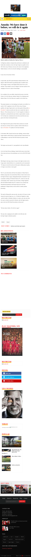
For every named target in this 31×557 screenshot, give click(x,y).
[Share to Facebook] (2, 33)
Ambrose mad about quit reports (18, 226)
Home (3, 498)
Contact (25, 498)
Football (16, 536)
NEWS (3, 222)
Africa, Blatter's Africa (16, 456)
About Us (9, 498)
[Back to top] (27, 553)
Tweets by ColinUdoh (7, 548)
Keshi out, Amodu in (16, 465)
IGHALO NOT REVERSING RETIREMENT (20, 491)
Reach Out (15, 498)
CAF (11, 536)
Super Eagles (11, 542)
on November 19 (6, 127)
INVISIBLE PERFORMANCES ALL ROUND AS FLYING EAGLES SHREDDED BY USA (11, 442)
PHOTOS (11, 539)
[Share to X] (5, 33)
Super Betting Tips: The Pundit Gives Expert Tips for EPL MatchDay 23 (11, 451)
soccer (17, 542)
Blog (21, 498)
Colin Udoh (22, 30)
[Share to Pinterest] (8, 33)
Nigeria (4, 539)
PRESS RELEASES (19, 539)
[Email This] (11, 33)
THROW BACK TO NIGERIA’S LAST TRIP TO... (7, 491)
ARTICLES (5, 536)
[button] (2, 19)
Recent (8, 222)
